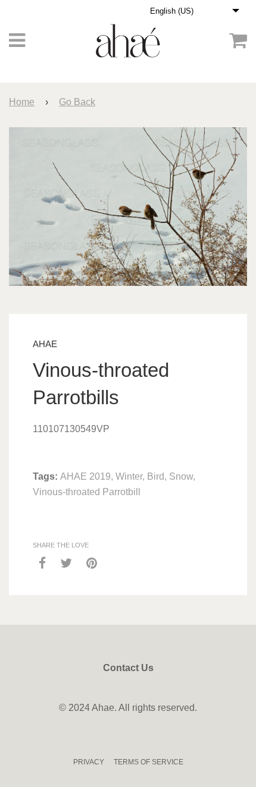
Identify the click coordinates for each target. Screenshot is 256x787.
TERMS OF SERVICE (148, 762)
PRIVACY (88, 762)
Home (22, 102)
